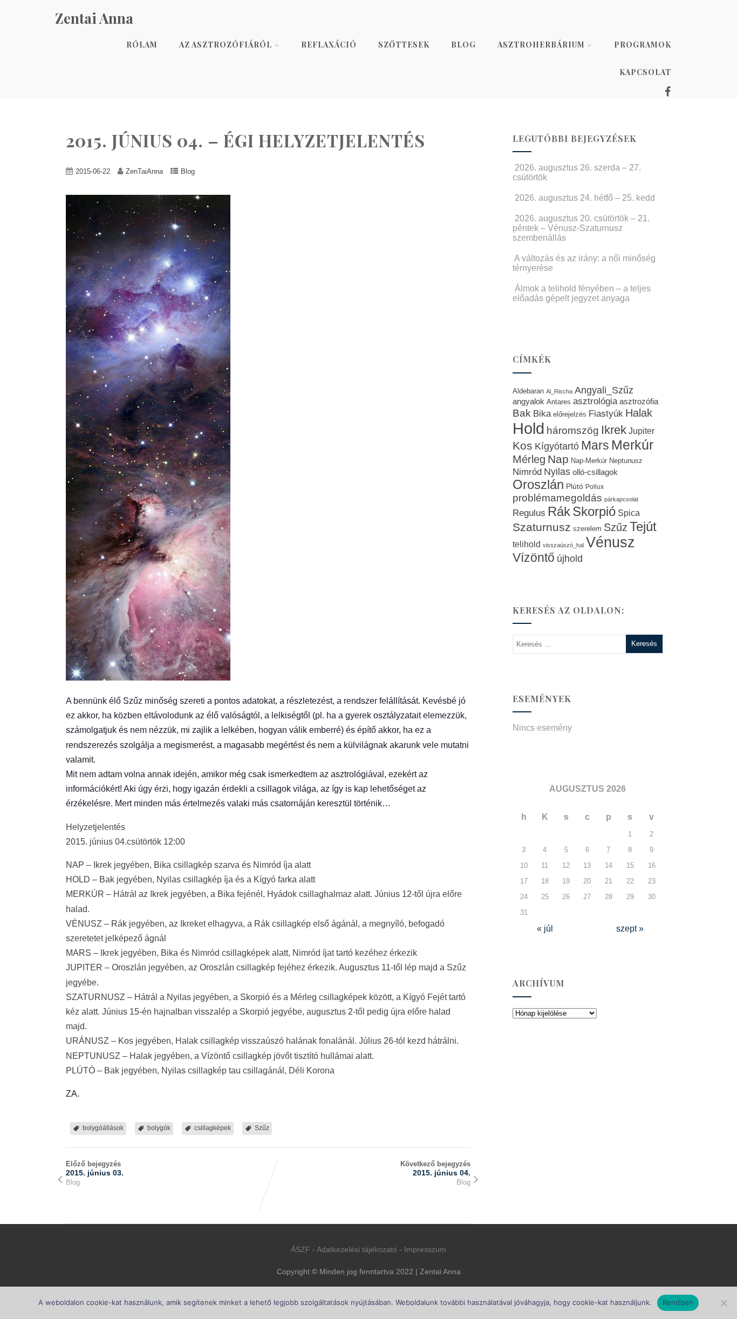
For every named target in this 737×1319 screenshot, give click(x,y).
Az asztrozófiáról (225, 44)
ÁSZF (300, 1249)
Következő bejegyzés (435, 1168)
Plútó (574, 486)
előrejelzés (569, 414)
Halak (638, 413)
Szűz (262, 1128)
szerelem (587, 529)
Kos (523, 445)
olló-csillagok (595, 472)
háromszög (573, 430)
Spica (629, 513)
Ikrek (613, 430)
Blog (463, 44)
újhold (570, 558)
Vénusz (610, 542)
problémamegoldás (557, 498)
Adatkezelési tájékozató (357, 1249)
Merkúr (632, 445)
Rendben (678, 1302)
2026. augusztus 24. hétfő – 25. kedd (585, 197)
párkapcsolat (621, 499)
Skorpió (594, 511)
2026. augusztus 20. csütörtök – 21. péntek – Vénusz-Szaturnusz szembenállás (581, 228)
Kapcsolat (645, 72)
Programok (642, 44)
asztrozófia (638, 401)
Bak (522, 413)
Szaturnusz (542, 527)
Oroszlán (538, 485)
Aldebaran (528, 391)
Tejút (643, 526)
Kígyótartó (557, 446)
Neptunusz (626, 461)
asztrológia (595, 401)
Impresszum (425, 1249)
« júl (545, 928)
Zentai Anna (94, 18)
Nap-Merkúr (589, 461)
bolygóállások (103, 1128)
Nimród (527, 471)
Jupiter (641, 431)
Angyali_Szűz (604, 390)
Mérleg (529, 459)
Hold (528, 428)
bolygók (158, 1128)
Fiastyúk (606, 413)
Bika (542, 414)
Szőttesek (403, 44)
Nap (558, 459)
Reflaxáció (329, 44)
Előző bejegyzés (95, 1168)
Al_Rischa (559, 391)
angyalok (528, 401)
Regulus (529, 512)
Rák (559, 511)
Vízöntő (534, 558)
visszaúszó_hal (563, 545)
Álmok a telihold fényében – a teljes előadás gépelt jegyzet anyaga (582, 293)
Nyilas (557, 471)
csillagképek (212, 1128)
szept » (630, 928)
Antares (559, 402)
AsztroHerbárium (541, 44)
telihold (527, 544)
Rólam (142, 44)
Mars (595, 445)
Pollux (594, 486)
